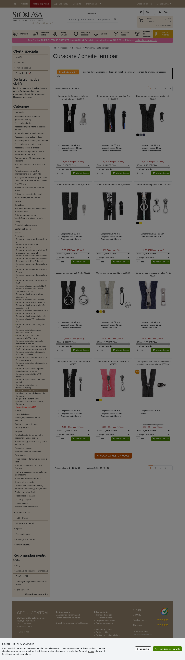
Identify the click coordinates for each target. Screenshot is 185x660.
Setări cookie (143, 649)
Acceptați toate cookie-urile (167, 649)
